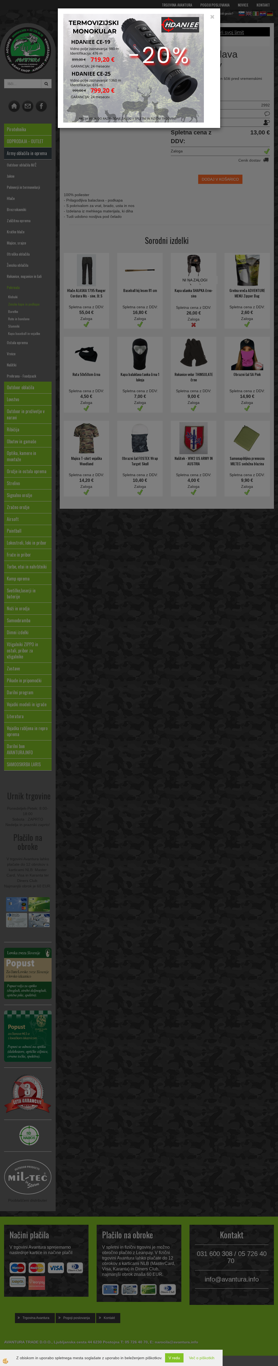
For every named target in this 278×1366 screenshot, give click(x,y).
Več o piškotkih (201, 1358)
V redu (174, 1358)
